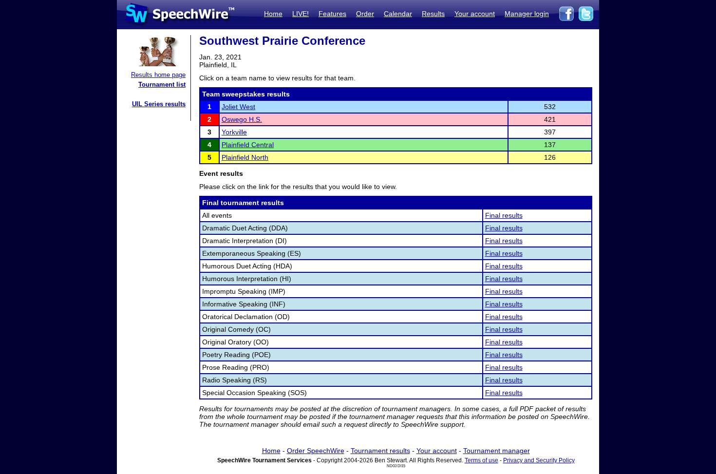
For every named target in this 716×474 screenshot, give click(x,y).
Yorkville (234, 132)
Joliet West (238, 107)
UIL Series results (159, 104)
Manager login (527, 14)
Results (433, 14)
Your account (474, 14)
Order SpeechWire (315, 451)
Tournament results (380, 451)
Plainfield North (245, 157)
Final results (504, 215)
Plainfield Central (248, 145)
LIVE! (300, 14)
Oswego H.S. (242, 119)
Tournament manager (496, 451)
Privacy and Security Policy (539, 460)
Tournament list (162, 84)
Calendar (398, 14)
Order (365, 14)
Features (332, 14)
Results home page (158, 74)
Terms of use (481, 460)
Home (273, 14)
